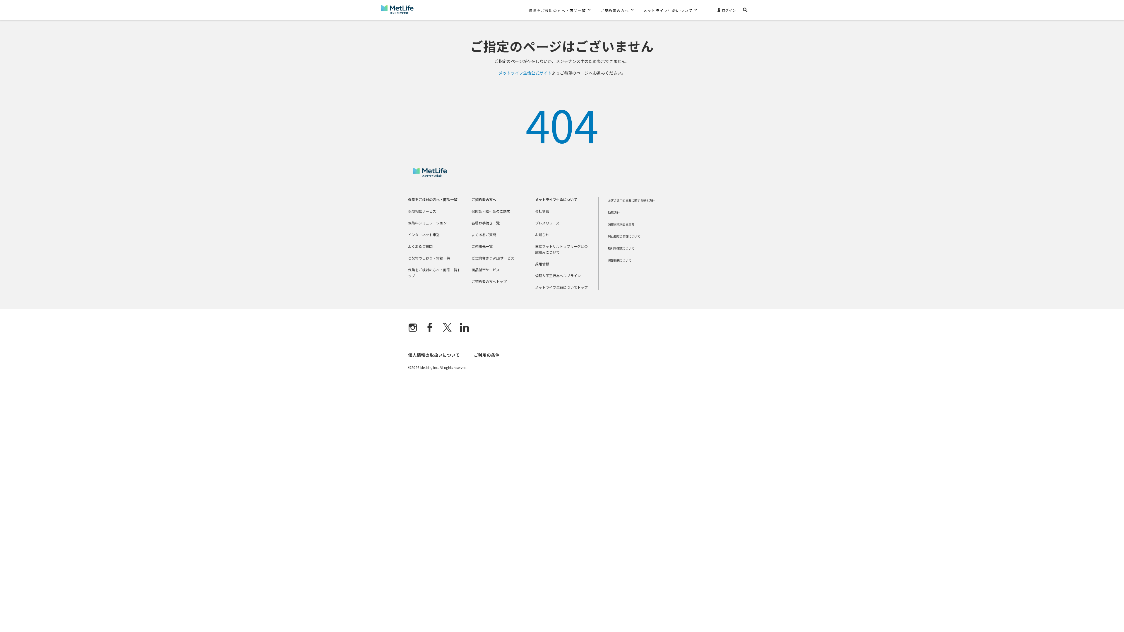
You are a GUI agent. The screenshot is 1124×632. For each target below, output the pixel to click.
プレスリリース (547, 222)
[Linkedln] (464, 328)
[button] (560, 10)
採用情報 (542, 263)
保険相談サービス (422, 211)
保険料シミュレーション (427, 222)
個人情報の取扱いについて (434, 355)
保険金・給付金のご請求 (491, 211)
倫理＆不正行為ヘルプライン (558, 275)
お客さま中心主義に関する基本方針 (631, 200)
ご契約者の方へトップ (489, 281)
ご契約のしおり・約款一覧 (429, 257)
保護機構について (619, 260)
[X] (447, 328)
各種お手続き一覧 (486, 222)
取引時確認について (621, 248)
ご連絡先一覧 (482, 246)
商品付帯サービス (486, 269)
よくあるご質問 (420, 246)
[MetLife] (430, 175)
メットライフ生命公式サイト (525, 73)
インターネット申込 (424, 234)
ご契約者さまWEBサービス (493, 257)
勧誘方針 (614, 212)
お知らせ (542, 234)
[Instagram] (412, 328)
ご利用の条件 (487, 355)
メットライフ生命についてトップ (561, 287)
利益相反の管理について (624, 236)
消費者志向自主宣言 (621, 224)
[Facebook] (430, 328)
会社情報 (542, 211)
